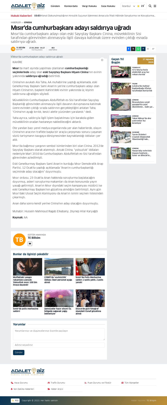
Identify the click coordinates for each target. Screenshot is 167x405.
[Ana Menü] (153, 6)
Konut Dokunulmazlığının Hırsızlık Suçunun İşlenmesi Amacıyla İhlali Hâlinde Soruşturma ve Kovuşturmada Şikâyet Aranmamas (95, 15)
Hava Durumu (21, 383)
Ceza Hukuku (108, 6)
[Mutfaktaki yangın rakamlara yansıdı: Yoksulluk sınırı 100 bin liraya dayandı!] (27, 266)
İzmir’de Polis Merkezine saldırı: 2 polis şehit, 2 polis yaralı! (89, 280)
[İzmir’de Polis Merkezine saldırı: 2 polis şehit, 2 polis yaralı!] (90, 266)
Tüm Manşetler (132, 383)
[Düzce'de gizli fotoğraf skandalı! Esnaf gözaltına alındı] (90, 298)
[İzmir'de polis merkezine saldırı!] (27, 298)
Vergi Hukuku (89, 6)
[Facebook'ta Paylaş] (128, 49)
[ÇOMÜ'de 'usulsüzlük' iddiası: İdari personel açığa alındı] (58, 266)
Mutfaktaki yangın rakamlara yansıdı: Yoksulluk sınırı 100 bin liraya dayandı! (25, 281)
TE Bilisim (34, 238)
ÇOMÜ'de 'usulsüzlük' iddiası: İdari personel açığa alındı (58, 280)
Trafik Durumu (58, 383)
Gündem (55, 6)
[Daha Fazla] (143, 49)
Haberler (16, 22)
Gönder (19, 352)
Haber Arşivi (57, 389)
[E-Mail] (30, 244)
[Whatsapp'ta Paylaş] (138, 49)
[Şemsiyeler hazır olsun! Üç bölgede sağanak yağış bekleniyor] (58, 298)
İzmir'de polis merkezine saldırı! (25, 310)
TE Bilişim (151, 400)
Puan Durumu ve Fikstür (99, 383)
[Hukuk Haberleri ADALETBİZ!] (28, 6)
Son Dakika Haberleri (24, 389)
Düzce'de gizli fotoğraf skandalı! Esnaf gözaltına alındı (88, 311)
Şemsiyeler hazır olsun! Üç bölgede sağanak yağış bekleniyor (57, 311)
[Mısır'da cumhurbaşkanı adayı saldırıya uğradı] (59, 57)
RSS (16, 400)
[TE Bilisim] (19, 239)
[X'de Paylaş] (133, 49)
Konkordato (71, 6)
